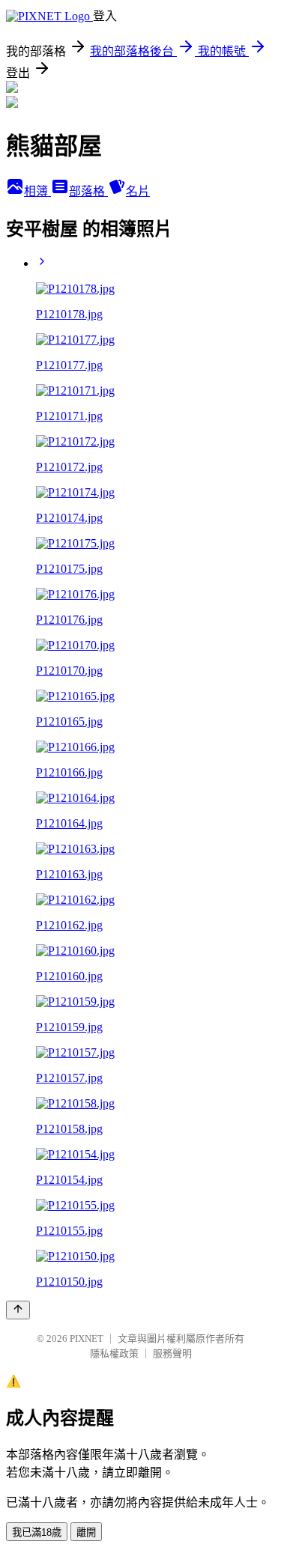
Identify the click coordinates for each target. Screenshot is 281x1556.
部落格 (88, 191)
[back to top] (18, 1310)
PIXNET (86, 1338)
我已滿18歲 (36, 1532)
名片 (138, 191)
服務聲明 (172, 1353)
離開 (86, 1532)
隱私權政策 (114, 1353)
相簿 (37, 191)
